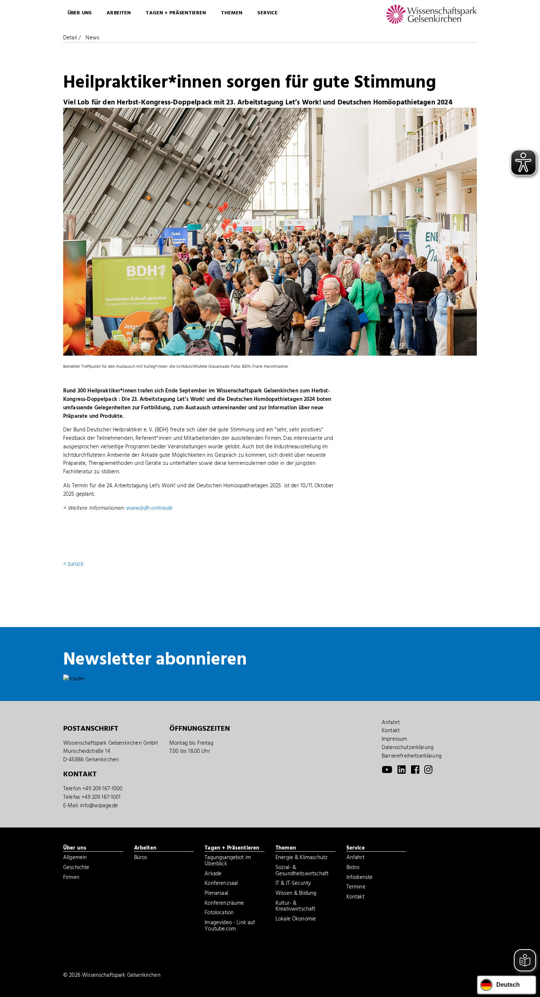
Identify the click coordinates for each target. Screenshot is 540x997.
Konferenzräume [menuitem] (224, 904)
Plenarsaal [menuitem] (216, 894)
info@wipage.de (99, 805)
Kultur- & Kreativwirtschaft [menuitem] (296, 907)
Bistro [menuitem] (353, 868)
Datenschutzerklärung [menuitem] (407, 747)
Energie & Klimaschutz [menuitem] (302, 858)
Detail (70, 37)
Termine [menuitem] (356, 887)
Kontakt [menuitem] (391, 730)
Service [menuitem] (268, 13)
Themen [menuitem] (231, 13)
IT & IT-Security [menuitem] (293, 884)
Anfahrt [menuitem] (391, 722)
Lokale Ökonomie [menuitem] (296, 919)
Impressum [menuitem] (394, 739)
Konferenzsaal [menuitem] (221, 884)
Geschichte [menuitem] (76, 868)
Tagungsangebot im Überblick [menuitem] (228, 861)
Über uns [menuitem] (79, 13)
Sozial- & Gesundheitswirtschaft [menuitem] (302, 871)
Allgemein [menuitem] (75, 858)
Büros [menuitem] (140, 858)
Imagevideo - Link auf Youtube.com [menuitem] (230, 926)
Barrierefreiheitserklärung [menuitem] (412, 756)
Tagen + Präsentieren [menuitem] (176, 13)
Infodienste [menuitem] (359, 878)
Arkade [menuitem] (213, 874)
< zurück (73, 564)
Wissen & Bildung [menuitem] (296, 894)
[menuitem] (387, 771)
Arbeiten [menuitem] (119, 13)
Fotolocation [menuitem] (219, 913)
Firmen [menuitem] (71, 878)
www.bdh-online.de (149, 508)
